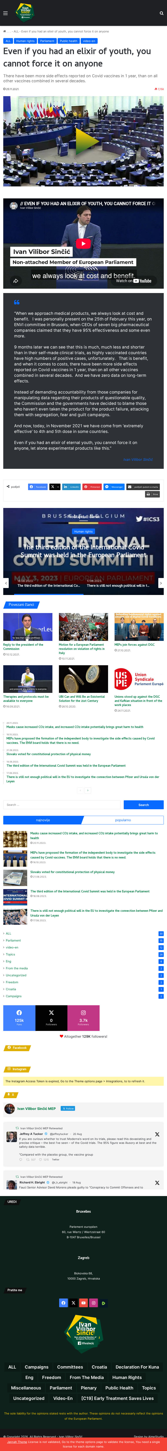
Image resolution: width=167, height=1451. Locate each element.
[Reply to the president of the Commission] (27, 627)
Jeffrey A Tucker (31, 1134)
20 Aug (77, 1134)
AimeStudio (156, 1436)
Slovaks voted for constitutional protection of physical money (72, 872)
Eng (8, 961)
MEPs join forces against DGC (135, 645)
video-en (89, 41)
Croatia (11, 989)
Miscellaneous (26, 1388)
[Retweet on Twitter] (17, 1128)
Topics (10, 954)
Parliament (47, 41)
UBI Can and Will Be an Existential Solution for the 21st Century (82, 699)
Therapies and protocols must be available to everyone (26, 699)
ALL (16, 31)
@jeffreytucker (59, 1134)
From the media (17, 968)
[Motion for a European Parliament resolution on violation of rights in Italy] (83, 627)
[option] (83, 551)
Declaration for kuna (137, 1367)
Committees (70, 1367)
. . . (8, 31)
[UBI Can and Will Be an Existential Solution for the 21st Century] (83, 679)
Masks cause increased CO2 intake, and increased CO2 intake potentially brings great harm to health (94, 836)
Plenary (89, 1388)
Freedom (12, 982)
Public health (68, 41)
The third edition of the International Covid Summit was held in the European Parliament (83, 552)
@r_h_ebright (59, 1182)
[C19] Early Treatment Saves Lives (117, 1398)
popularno (123, 820)
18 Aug (76, 1182)
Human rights (25, 41)
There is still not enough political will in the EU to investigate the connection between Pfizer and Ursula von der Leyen (96, 914)
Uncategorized (16, 975)
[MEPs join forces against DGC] (139, 627)
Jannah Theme (17, 1442)
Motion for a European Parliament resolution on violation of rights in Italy (82, 649)
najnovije (43, 820)
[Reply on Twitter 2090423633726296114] (21, 1160)
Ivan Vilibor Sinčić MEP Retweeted (41, 1128)
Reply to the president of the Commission (23, 647)
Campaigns (14, 996)
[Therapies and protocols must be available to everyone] (27, 679)
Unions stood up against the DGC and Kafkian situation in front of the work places (138, 701)
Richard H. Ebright (32, 1182)
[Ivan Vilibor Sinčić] (25, 13)
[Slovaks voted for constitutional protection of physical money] (15, 878)
